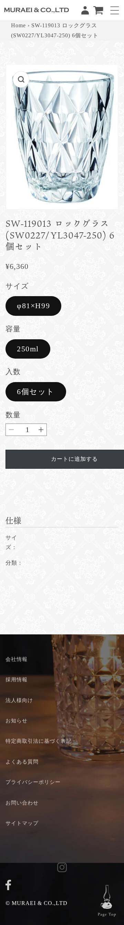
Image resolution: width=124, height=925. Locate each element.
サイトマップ (22, 823)
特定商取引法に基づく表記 (39, 741)
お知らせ (17, 720)
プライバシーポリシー (33, 782)
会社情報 (17, 659)
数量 (13, 415)
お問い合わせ (22, 803)
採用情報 (17, 679)
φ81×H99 (33, 305)
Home (18, 25)
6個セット (36, 391)
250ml (28, 348)
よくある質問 (22, 762)
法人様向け (19, 700)
